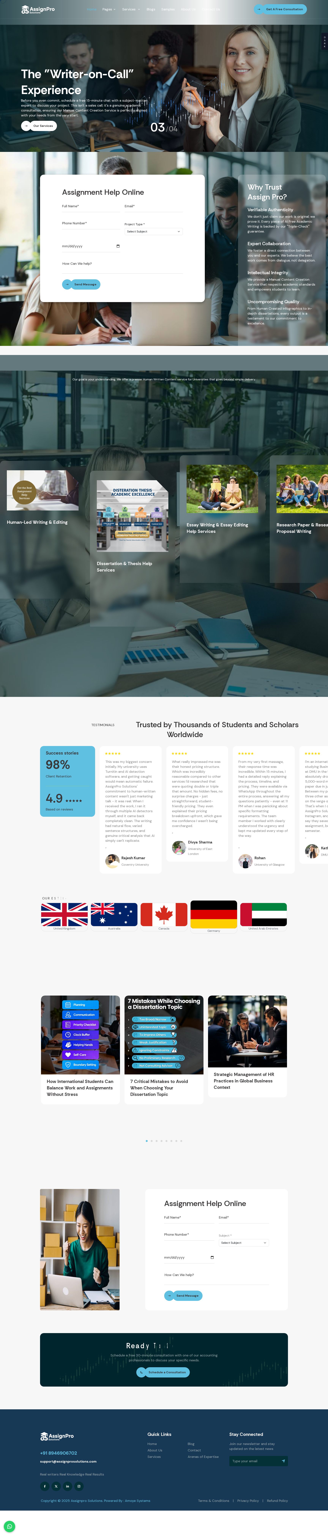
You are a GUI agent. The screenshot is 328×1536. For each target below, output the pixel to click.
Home (91, 9)
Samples (168, 9)
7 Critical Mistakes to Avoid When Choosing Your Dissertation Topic (159, 1088)
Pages (107, 9)
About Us (188, 9)
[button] (147, 1141)
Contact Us (211, 9)
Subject (225, 1236)
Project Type (135, 224)
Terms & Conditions (213, 1500)
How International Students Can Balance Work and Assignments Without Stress (80, 1088)
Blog (191, 1444)
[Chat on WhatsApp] (9, 1526)
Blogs (151, 9)
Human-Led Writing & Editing (37, 522)
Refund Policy (277, 1500)
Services (129, 9)
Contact (194, 1450)
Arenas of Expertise (203, 1456)
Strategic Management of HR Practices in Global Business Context (244, 1081)
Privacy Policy (248, 1500)
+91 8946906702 (58, 1453)
